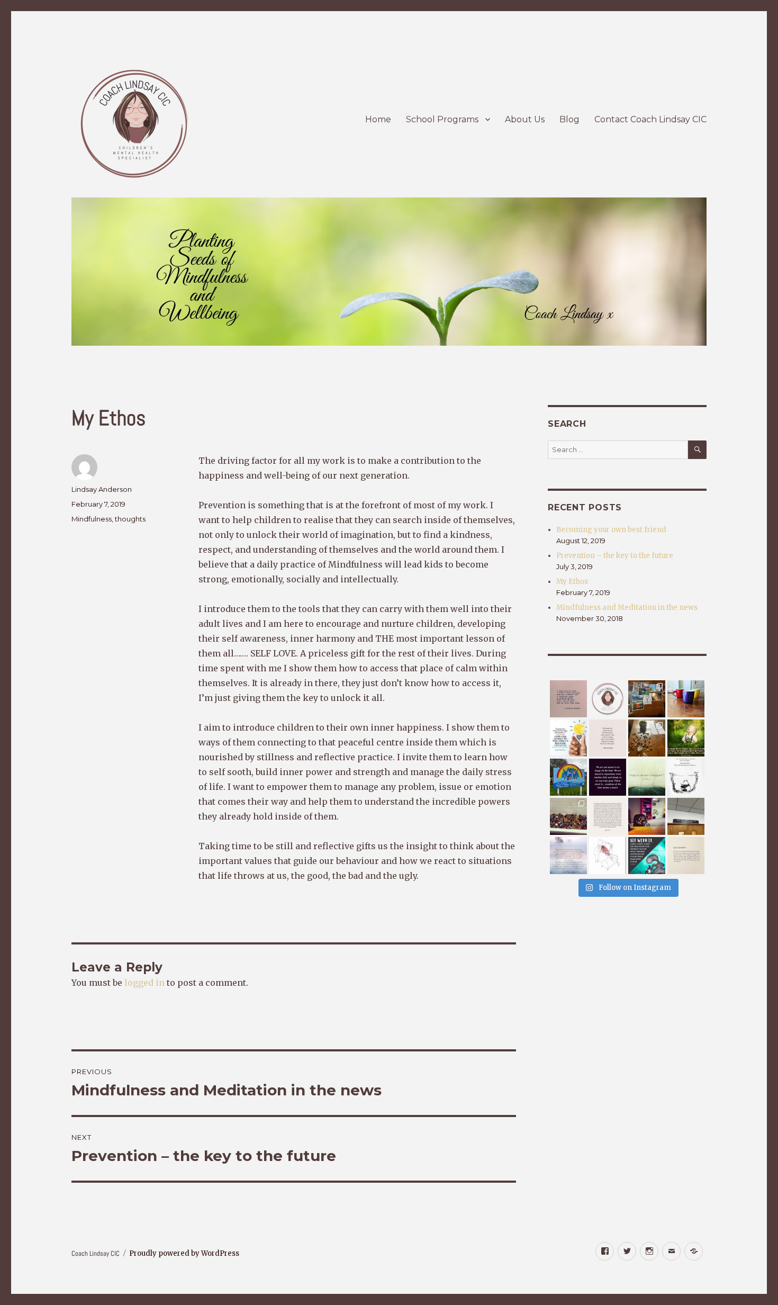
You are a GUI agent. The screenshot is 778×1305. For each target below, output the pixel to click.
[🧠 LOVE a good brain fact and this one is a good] (568, 738)
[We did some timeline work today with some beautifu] (646, 738)
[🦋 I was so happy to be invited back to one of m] (568, 777)
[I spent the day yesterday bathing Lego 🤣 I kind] (568, 816)
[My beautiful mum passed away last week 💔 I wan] (568, 698)
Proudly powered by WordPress (184, 1253)
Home (378, 119)
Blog (569, 119)
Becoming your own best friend (611, 529)
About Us (525, 119)
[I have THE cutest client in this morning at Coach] (646, 816)
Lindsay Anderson (101, 489)
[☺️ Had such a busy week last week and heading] (646, 698)
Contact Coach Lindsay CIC (650, 119)
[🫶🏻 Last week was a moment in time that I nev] (685, 816)
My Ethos (572, 581)
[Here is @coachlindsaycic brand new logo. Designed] (607, 698)
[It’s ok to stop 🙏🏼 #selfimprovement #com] (685, 855)
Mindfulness (91, 519)
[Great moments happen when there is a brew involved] (685, 698)
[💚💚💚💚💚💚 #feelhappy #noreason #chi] (685, 738)
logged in (144, 982)
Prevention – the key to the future (614, 555)
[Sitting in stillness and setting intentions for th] (568, 855)
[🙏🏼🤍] (685, 777)
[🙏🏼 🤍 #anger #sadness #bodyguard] (646, 777)
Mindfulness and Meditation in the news (627, 607)
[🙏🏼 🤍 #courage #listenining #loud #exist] (607, 816)
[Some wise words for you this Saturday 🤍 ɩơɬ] (607, 738)
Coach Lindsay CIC (95, 1253)
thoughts (130, 519)
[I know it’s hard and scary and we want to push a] (646, 855)
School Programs (442, 119)
